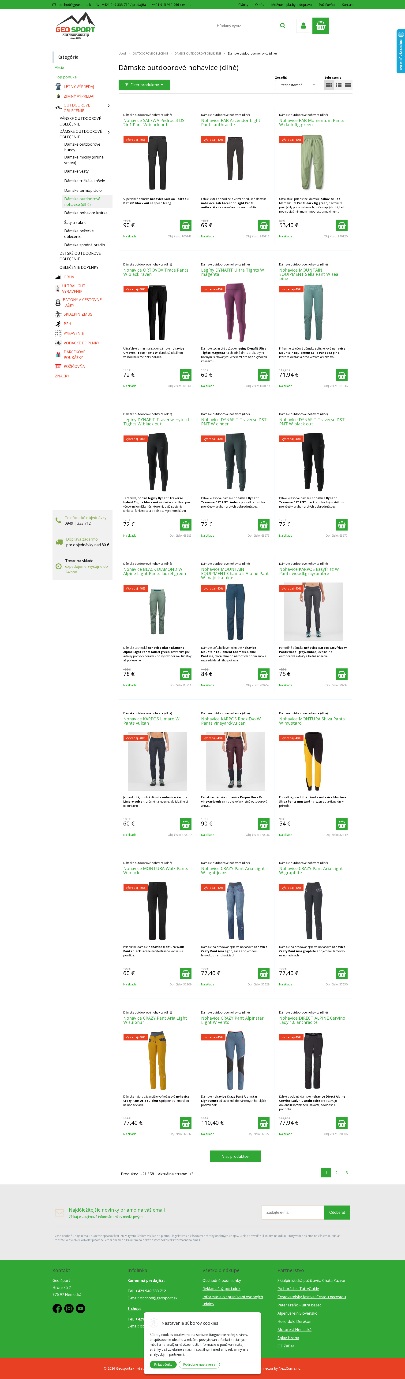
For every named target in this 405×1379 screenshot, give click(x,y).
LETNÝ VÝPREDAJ (79, 86)
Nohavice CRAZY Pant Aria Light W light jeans (233, 870)
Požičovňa (327, 4)
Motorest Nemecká (294, 1329)
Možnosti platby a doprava (291, 4)
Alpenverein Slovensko (298, 1313)
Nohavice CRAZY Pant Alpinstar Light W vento (232, 1020)
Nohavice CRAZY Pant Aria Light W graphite (311, 870)
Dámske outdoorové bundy (82, 147)
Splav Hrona (288, 1337)
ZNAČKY (62, 376)
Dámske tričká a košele (84, 180)
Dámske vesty (76, 171)
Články (243, 4)
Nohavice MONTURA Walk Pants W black (155, 870)
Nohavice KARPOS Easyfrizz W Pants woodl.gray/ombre (309, 571)
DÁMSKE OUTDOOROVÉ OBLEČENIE (198, 53)
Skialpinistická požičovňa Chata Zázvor (312, 1280)
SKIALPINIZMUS (78, 314)
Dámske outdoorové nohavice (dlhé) (82, 201)
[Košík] (321, 26)
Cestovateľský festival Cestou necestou (312, 1296)
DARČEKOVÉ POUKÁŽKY (74, 354)
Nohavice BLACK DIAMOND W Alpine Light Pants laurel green (154, 571)
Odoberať (337, 1212)
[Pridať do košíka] (185, 225)
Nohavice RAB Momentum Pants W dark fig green (311, 122)
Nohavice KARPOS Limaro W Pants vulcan (151, 721)
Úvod (122, 53)
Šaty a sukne (75, 222)
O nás (259, 4)
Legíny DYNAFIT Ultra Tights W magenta (232, 272)
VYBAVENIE (74, 333)
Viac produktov (235, 1156)
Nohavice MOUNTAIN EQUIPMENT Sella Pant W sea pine (308, 274)
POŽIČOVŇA (74, 366)
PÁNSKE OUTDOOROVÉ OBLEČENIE (80, 121)
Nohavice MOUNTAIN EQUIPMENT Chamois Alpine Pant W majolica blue (235, 573)
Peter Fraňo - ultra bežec (299, 1305)
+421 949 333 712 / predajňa (124, 4)
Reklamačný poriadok (221, 1288)
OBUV (69, 277)
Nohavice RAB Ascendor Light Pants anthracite (230, 122)
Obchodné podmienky (221, 1280)
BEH (67, 323)
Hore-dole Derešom (295, 1321)
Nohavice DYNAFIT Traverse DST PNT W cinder (234, 422)
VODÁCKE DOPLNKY (81, 343)
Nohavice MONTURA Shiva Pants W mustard (312, 721)
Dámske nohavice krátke (86, 212)
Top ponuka (66, 77)
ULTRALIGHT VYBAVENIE (74, 288)
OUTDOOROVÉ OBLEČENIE (150, 53)
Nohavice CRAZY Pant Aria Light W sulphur (155, 1020)
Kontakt (348, 4)
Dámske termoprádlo (83, 190)
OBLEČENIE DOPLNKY (79, 267)
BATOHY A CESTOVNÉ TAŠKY (82, 302)
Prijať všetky (163, 1364)
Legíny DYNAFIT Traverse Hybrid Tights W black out (156, 422)
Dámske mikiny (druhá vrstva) (84, 160)
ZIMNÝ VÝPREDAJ (79, 96)
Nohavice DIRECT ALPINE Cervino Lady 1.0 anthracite (312, 1020)
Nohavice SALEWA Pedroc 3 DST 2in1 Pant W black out (155, 122)
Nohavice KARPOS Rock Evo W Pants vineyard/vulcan (231, 721)
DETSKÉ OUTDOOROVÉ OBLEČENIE (80, 256)
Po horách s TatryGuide (298, 1288)
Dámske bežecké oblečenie (79, 233)
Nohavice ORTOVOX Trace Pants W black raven (155, 272)
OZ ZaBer (286, 1346)
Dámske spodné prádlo (84, 244)
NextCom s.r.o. (290, 1368)
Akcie (59, 67)
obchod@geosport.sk (75, 4)
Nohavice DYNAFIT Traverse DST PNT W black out (312, 422)
